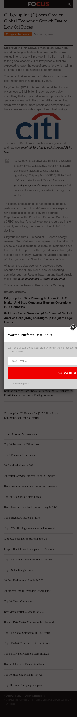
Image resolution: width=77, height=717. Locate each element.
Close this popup (21, 384)
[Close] (73, 327)
